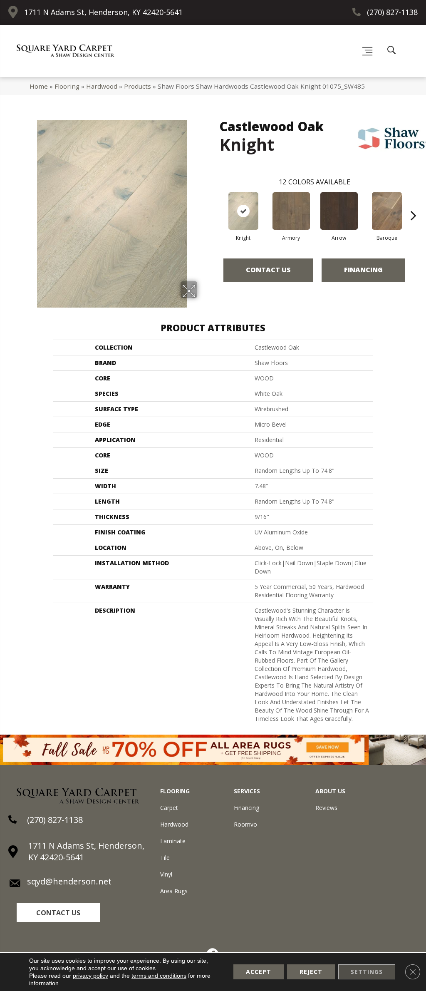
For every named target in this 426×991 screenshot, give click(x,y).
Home (39, 86)
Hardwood (101, 86)
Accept (258, 972)
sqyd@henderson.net (69, 881)
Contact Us (268, 269)
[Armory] (291, 211)
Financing (363, 269)
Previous (215, 203)
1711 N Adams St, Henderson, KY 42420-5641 (103, 12)
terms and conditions (158, 975)
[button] (58, 912)
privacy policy (90, 975)
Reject (311, 972)
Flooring (66, 86)
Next (413, 203)
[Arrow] (339, 211)
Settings (367, 972)
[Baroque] (387, 211)
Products (137, 86)
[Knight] (243, 211)
